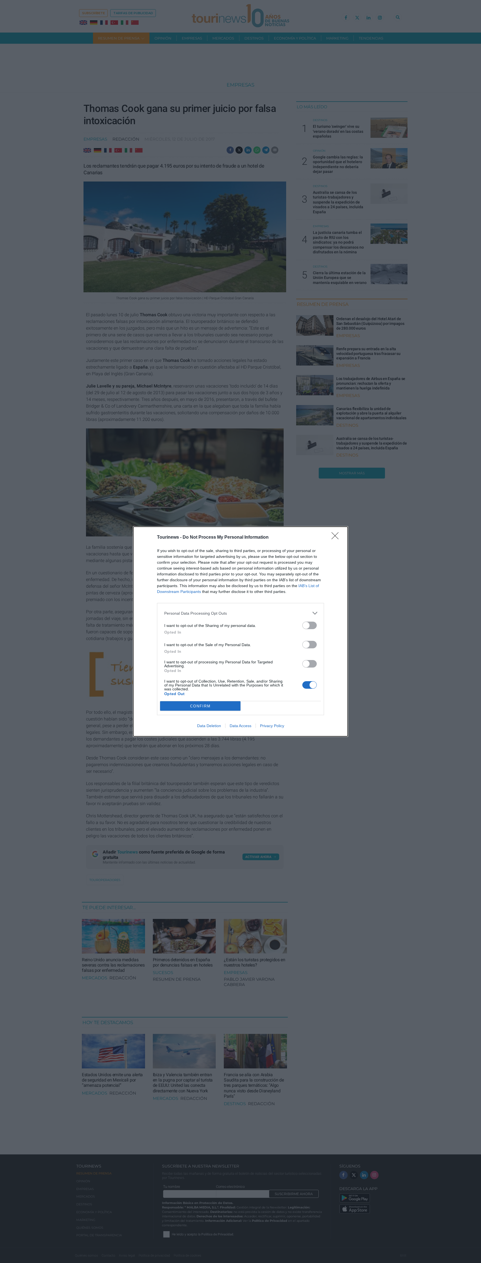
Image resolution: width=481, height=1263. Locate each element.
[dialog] (240, 631)
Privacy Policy (272, 726)
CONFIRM (200, 706)
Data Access (240, 726)
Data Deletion (209, 726)
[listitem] (240, 613)
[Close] (337, 537)
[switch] (309, 625)
